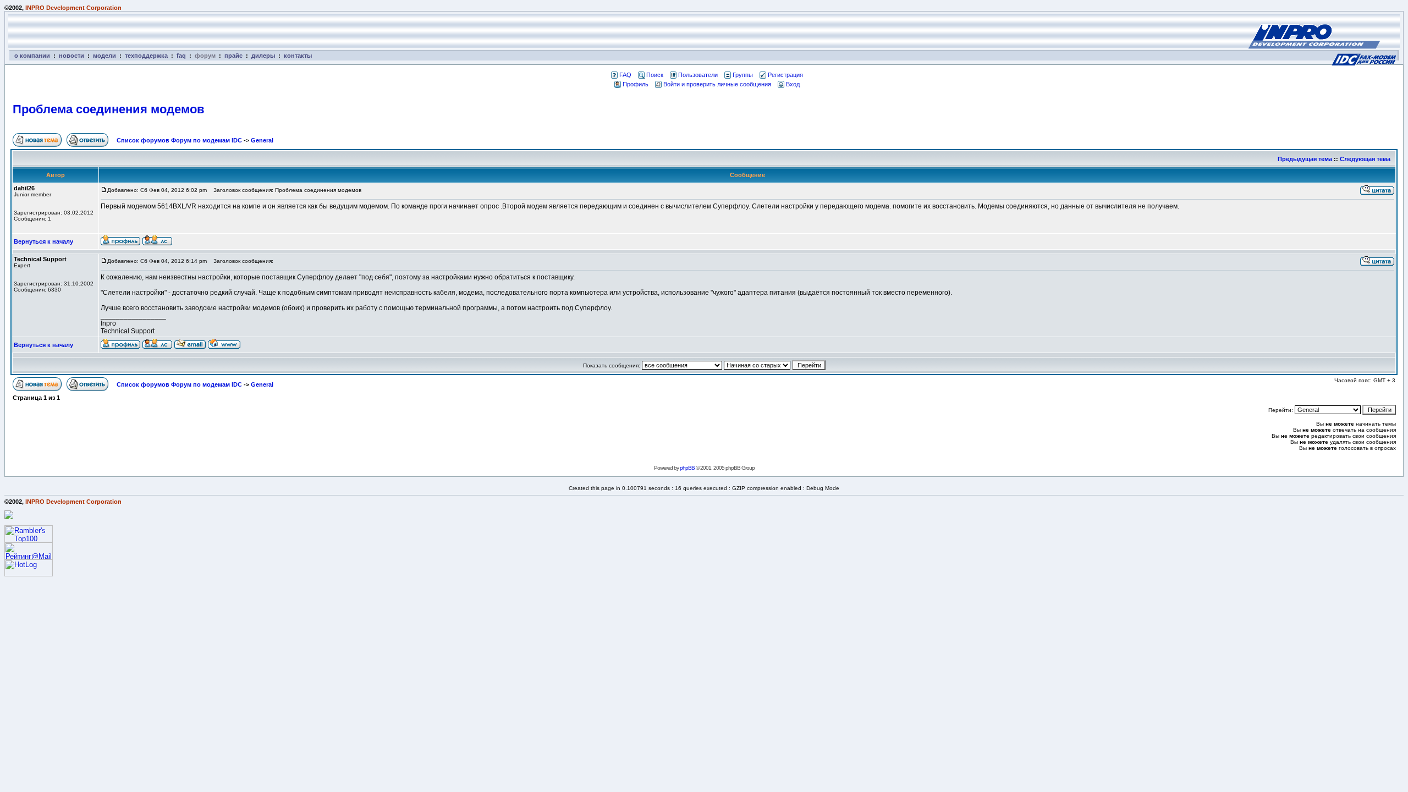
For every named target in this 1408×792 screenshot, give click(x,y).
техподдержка (146, 55)
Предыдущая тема (1305, 159)
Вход (793, 84)
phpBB (687, 468)
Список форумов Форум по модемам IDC (179, 140)
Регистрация (785, 75)
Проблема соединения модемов (109, 109)
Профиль (635, 84)
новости (71, 55)
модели (104, 55)
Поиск (654, 75)
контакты (298, 55)
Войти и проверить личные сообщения (717, 84)
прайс (233, 55)
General (262, 140)
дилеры (263, 55)
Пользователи (698, 75)
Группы (743, 75)
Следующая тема (1365, 159)
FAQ (625, 75)
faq (181, 55)
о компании (32, 55)
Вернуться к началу (43, 241)
